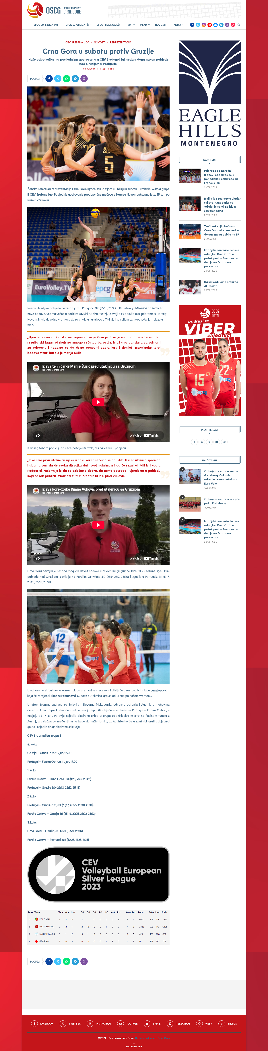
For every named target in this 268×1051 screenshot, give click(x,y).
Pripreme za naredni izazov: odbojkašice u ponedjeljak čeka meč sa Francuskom (221, 176)
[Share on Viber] (84, 78)
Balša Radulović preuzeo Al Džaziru (221, 284)
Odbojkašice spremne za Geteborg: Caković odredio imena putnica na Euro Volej (221, 477)
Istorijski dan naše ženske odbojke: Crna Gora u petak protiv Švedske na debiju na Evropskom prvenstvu (221, 258)
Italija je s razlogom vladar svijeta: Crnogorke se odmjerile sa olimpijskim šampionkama (222, 204)
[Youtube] (209, 25)
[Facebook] (192, 25)
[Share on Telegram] (75, 78)
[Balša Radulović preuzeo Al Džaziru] (190, 287)
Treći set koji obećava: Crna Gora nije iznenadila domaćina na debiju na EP (221, 230)
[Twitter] (198, 25)
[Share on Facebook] (49, 78)
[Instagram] (204, 25)
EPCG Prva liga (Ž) (108, 24)
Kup (129, 24)
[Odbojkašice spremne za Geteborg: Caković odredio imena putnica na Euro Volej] (190, 476)
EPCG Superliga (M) (46, 24)
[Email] (215, 25)
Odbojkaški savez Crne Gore (152, 1038)
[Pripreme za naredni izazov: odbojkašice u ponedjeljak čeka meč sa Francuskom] (190, 176)
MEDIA (177, 24)
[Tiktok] (233, 25)
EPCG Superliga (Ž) (77, 24)
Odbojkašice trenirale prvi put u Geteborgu (222, 501)
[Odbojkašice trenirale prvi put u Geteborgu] (190, 504)
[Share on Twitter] (57, 78)
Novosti (160, 24)
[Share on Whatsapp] (66, 78)
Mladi (143, 24)
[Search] (239, 25)
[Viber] (227, 25)
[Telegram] (221, 25)
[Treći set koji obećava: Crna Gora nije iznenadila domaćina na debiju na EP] (190, 231)
